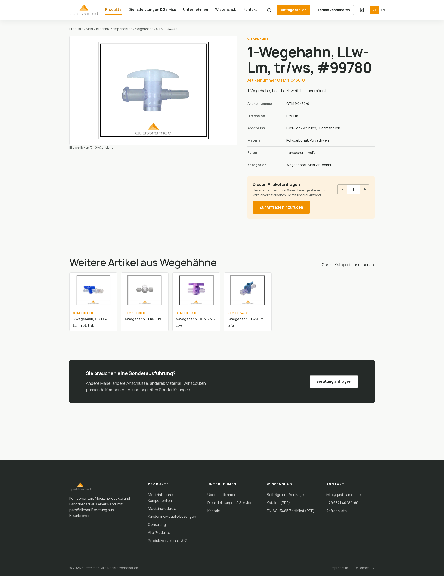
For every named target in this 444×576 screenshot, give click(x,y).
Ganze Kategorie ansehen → (348, 264)
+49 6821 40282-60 (342, 502)
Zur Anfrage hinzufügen (281, 207)
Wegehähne (144, 29)
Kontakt (250, 9)
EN (382, 10)
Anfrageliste (336, 510)
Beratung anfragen (333, 381)
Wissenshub (225, 9)
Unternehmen (195, 9)
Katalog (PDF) (278, 502)
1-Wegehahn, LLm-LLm (142, 319)
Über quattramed (221, 494)
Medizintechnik (320, 164)
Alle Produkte (159, 532)
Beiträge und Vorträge (285, 494)
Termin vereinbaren (334, 10)
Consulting (157, 524)
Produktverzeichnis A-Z (167, 540)
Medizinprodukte (162, 508)
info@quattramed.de (343, 494)
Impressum (339, 568)
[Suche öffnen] (269, 10)
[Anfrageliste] (362, 10)
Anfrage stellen (293, 10)
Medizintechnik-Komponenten (109, 29)
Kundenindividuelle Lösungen (172, 516)
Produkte (113, 9)
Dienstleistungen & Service (152, 9)
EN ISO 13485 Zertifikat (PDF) (291, 510)
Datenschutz (365, 568)
